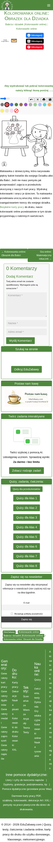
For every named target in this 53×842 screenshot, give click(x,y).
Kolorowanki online (26, 28)
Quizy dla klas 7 (26, 556)
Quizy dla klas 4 (26, 527)
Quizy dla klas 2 (26, 507)
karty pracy (29, 796)
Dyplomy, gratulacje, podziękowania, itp (25, 784)
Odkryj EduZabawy (26, 369)
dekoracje (33, 800)
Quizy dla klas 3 (26, 517)
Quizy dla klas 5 (26, 536)
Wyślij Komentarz (20, 340)
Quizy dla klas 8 (26, 565)
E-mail (26, 603)
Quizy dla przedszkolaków (26, 489)
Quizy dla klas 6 (26, 546)
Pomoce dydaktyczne (14, 789)
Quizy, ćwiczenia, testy (37, 688)
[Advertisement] (17, 65)
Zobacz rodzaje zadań (26, 470)
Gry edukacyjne (37, 715)
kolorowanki (20, 800)
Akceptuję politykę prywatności (28, 614)
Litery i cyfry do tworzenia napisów (25, 780)
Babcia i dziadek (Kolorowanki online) (26, 24)
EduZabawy (9, 632)
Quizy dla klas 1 (26, 498)
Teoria (26, 727)
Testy (26, 732)
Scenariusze (26, 701)
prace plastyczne (25, 804)
